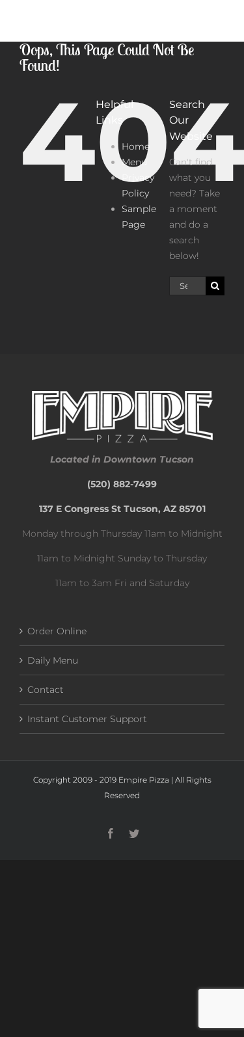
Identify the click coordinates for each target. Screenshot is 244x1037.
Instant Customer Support (87, 719)
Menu (134, 162)
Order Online (57, 631)
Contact (45, 689)
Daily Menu (52, 660)
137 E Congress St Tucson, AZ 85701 (122, 509)
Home (136, 146)
